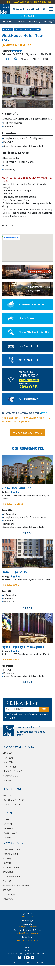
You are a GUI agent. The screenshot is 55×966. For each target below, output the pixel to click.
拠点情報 (7, 863)
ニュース (7, 819)
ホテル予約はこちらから (26, 432)
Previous (2, 83)
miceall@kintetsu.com (27, 933)
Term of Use (25, 950)
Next (51, 83)
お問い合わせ (9, 899)
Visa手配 (7, 881)
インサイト (8, 824)
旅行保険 (7, 890)
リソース (7, 813)
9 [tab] (29, 566)
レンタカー (8, 780)
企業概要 (7, 858)
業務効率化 (8, 753)
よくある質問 (9, 894)
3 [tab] (23, 482)
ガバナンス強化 (9, 766)
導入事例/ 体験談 (10, 833)
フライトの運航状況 (11, 876)
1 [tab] (17, 482)
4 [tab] (25, 482)
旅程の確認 (8, 872)
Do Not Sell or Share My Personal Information (25, 953)
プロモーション (9, 828)
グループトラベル (12, 788)
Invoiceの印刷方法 (11, 867)
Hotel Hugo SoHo (14, 572)
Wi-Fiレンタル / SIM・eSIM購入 (16, 885)
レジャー (7, 837)
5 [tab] (28, 482)
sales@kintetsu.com (27, 926)
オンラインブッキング (12, 771)
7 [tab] (33, 482)
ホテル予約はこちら (11, 849)
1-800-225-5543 (27, 916)
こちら (44, 413)
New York (8, 21)
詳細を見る (28, 532)
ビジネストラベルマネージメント (20, 746)
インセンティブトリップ (13, 800)
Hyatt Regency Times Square (23, 646)
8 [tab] (27, 566)
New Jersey (34, 21)
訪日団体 (7, 795)
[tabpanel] (27, 469)
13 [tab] (40, 566)
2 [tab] (20, 482)
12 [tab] (37, 566)
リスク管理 (8, 762)
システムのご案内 (10, 775)
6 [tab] (31, 482)
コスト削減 (8, 757)
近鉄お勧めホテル (10, 854)
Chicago (21, 21)
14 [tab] (43, 566)
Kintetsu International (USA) (29, 9)
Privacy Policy (25, 947)
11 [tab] (35, 566)
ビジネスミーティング (12, 804)
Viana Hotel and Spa (16, 488)
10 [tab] (32, 566)
